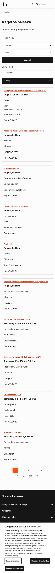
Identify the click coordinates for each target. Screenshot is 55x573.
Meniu (52, 4)
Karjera (7, 12)
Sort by (28, 81)
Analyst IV (8, 244)
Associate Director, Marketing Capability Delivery (24, 131)
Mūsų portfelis (52, 517)
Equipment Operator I (13, 432)
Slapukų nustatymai (13, 561)
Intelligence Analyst (12, 169)
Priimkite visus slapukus (14, 568)
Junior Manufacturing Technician (17, 319)
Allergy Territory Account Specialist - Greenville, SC (25, 91)
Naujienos (52, 511)
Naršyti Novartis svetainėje (52, 504)
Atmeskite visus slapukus (40, 561)
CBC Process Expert (12, 395)
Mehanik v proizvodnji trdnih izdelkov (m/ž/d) (22, 357)
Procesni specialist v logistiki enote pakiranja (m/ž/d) (26, 282)
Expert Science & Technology (16, 206)
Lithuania (42, 4)
